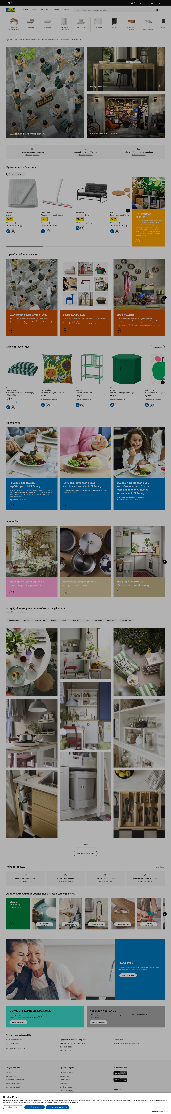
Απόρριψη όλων (34, 1107)
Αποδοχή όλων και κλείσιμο (57, 1107)
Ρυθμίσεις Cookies (12, 1107)
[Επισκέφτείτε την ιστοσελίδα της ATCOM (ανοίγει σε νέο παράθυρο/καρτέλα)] (160, 1112)
